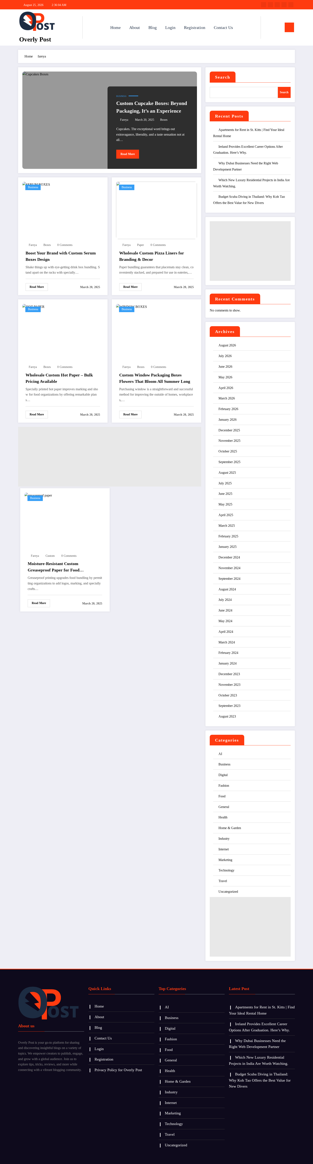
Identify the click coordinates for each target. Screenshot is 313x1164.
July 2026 (225, 356)
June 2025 (225, 493)
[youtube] (290, 4)
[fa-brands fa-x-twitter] (270, 4)
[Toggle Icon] (289, 27)
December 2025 (229, 430)
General (223, 807)
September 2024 (229, 578)
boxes (163, 119)
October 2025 (227, 451)
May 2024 (225, 621)
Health (222, 817)
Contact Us (223, 27)
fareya (124, 119)
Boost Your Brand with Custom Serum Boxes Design (61, 256)
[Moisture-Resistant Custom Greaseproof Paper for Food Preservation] (38, 495)
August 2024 (227, 589)
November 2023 (229, 684)
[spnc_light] (276, 27)
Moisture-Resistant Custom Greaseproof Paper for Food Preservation (53, 567)
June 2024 (225, 610)
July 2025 (225, 483)
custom (50, 555)
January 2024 (227, 663)
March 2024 (226, 642)
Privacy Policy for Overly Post (118, 1070)
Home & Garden (229, 828)
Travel (222, 881)
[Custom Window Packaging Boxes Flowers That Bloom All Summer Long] (131, 306)
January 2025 (227, 546)
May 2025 (225, 504)
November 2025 (229, 440)
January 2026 (227, 419)
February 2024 (228, 652)
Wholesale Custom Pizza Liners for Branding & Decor (151, 256)
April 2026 (225, 388)
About (134, 27)
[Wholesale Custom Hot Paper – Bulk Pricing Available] (33, 306)
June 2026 (225, 366)
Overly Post (35, 39)
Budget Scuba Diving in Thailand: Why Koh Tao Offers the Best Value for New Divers (260, 1080)
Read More (128, 154)
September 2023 (229, 706)
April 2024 (225, 631)
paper (140, 245)
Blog (152, 27)
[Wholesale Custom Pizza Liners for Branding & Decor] (156, 210)
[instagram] (284, 4)
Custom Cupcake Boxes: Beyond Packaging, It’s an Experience (151, 107)
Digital (223, 775)
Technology (226, 870)
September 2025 (229, 462)
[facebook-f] (263, 4)
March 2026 (226, 398)
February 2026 (228, 409)
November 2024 (229, 568)
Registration (194, 27)
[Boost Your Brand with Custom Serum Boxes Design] (36, 184)
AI (220, 754)
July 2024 (225, 599)
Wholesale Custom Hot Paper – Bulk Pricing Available (59, 378)
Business (121, 96)
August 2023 (227, 716)
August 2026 (227, 345)
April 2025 (225, 515)
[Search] (268, 27)
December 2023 (229, 674)
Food (221, 796)
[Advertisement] (109, 457)
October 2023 (227, 695)
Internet (223, 849)
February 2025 (228, 536)
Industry (224, 838)
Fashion (223, 785)
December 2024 (229, 557)
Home (115, 27)
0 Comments (64, 245)
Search (222, 77)
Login (170, 27)
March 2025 (226, 525)
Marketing (225, 860)
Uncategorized (228, 891)
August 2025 (227, 472)
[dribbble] (277, 4)
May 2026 (225, 377)
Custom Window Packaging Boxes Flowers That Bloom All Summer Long (154, 378)
